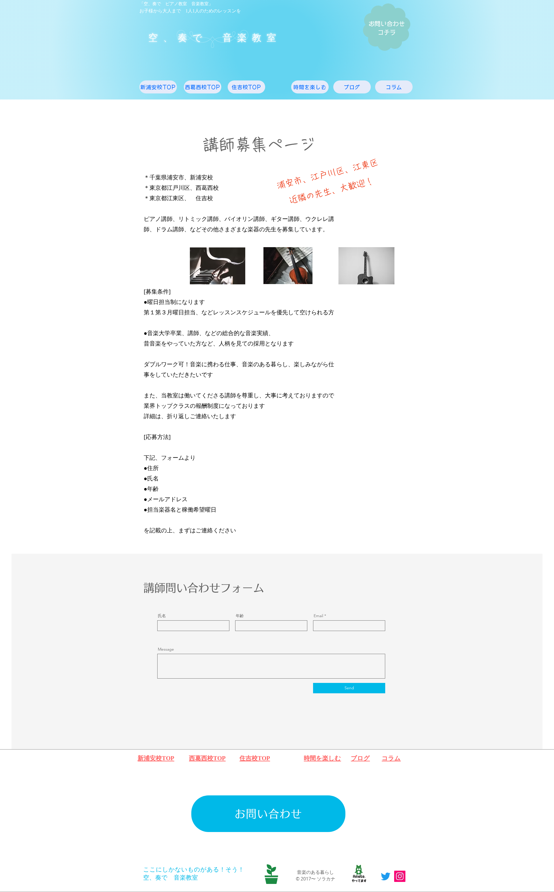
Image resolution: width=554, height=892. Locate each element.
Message (166, 649)
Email (318, 616)
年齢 (240, 616)
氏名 (162, 616)
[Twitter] (385, 876)
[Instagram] (399, 876)
